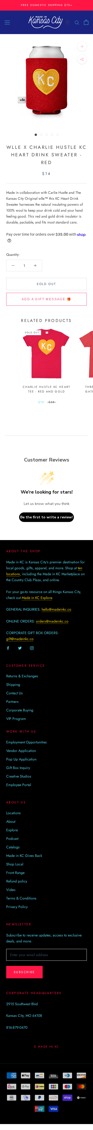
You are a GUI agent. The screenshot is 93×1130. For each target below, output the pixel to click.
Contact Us (14, 693)
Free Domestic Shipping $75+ (46, 5)
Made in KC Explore (37, 597)
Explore (12, 830)
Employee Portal (18, 784)
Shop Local (14, 864)
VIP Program (16, 718)
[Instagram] (32, 648)
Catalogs (13, 847)
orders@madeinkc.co (52, 621)
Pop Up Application (21, 759)
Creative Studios (18, 776)
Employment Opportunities (26, 742)
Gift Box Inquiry (18, 767)
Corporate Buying (19, 710)
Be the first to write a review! (46, 517)
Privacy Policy (17, 906)
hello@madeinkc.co (56, 609)
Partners (12, 701)
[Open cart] (86, 22)
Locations (13, 813)
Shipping (13, 684)
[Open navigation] (7, 22)
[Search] (77, 22)
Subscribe (24, 972)
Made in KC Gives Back (24, 855)
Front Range (15, 872)
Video (11, 889)
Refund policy (16, 881)
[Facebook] (8, 648)
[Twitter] (20, 648)
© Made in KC (46, 1046)
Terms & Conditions (21, 898)
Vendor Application (21, 750)
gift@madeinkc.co (20, 638)
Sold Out (46, 284)
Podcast (12, 838)
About (10, 821)
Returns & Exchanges (22, 676)
